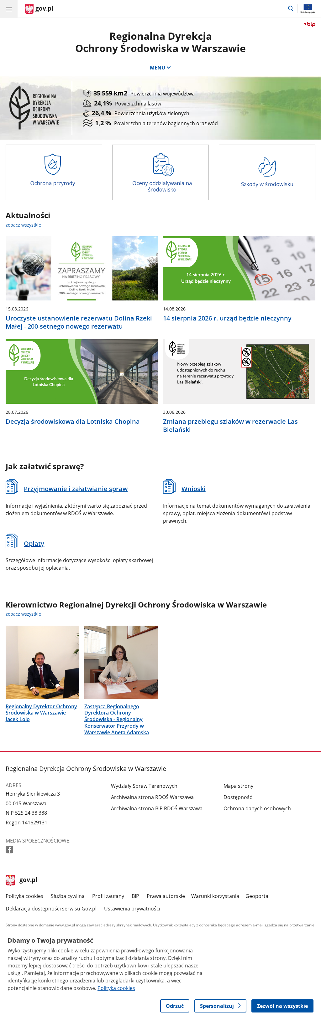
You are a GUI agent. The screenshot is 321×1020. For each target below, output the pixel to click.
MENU (157, 67)
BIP (135, 896)
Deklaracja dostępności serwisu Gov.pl (51, 908)
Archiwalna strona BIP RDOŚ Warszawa (157, 808)
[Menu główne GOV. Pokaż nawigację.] (9, 9)
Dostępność (238, 797)
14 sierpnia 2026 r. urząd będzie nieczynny (227, 318)
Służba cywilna (68, 896)
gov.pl (28, 880)
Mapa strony (238, 785)
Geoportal (257, 896)
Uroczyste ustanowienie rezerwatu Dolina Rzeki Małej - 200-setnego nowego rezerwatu (79, 322)
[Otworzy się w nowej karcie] (10, 850)
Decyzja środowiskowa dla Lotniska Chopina (73, 422)
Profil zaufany (108, 896)
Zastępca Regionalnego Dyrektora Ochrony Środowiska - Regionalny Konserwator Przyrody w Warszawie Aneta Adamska (116, 719)
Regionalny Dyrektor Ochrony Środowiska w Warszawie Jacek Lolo (41, 713)
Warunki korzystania (215, 896)
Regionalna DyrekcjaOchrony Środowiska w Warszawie (160, 41)
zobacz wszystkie (23, 225)
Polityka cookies (24, 896)
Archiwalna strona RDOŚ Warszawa (152, 797)
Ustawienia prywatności (132, 908)
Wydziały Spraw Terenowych (144, 785)
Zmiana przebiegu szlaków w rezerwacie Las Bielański (230, 426)
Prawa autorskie (166, 896)
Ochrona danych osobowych (257, 808)
